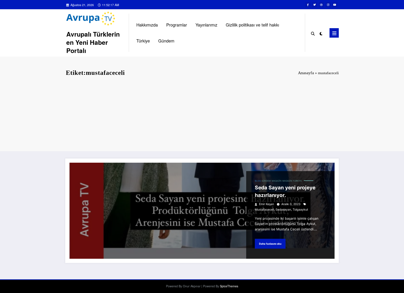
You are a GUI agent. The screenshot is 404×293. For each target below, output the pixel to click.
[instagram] (328, 4)
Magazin (277, 180)
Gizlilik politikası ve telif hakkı (252, 25)
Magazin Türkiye (292, 180)
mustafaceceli (264, 209)
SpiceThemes (229, 286)
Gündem (166, 41)
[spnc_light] (321, 33)
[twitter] (314, 4)
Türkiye (143, 41)
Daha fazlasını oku (270, 243)
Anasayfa (306, 72)
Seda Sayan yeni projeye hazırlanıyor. (285, 191)
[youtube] (334, 4)
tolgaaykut (300, 209)
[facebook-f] (307, 4)
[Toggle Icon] (334, 33)
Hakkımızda (147, 25)
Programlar (176, 25)
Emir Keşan (266, 204)
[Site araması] (312, 32)
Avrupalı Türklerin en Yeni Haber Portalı (93, 42)
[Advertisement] (202, 115)
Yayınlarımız (206, 25)
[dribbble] (321, 4)
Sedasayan (283, 209)
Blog (258, 180)
